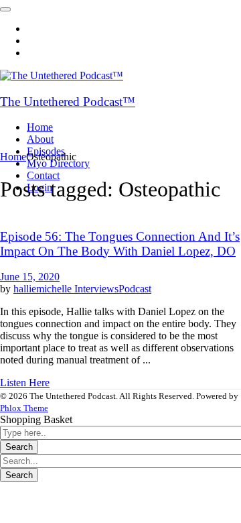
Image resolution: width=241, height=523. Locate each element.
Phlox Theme (24, 408)
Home (13, 156)
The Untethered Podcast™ (67, 102)
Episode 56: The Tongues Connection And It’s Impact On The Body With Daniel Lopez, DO (120, 243)
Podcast (134, 288)
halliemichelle (43, 288)
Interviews (96, 288)
